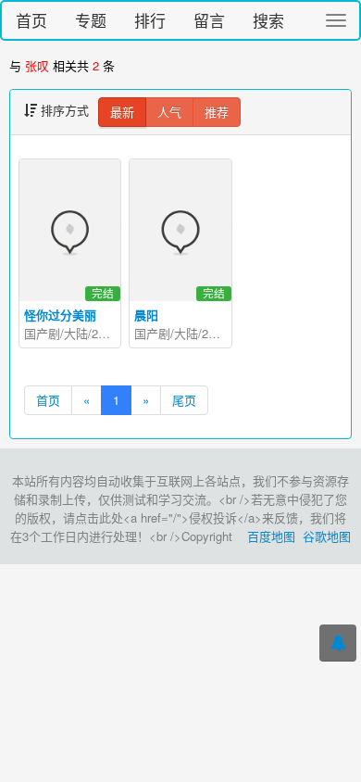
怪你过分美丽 (60, 314)
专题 (90, 20)
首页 (31, 20)
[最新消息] (337, 643)
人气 (169, 111)
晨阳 (146, 314)
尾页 (184, 400)
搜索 (268, 20)
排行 (150, 20)
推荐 (217, 111)
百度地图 (271, 536)
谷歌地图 (327, 536)
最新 (122, 111)
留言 (209, 20)
